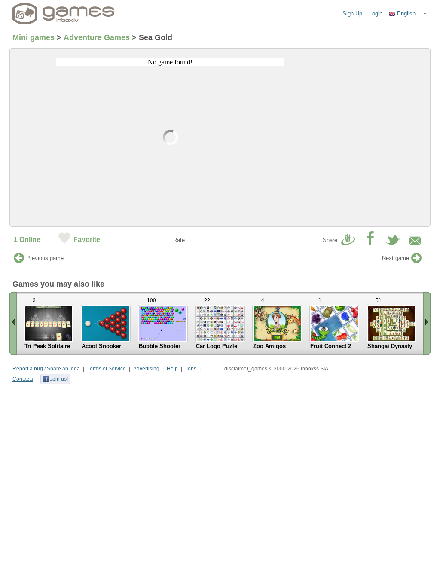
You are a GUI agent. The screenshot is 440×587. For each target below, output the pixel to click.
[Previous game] (19, 260)
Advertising (146, 369)
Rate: (179, 240)
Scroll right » (427, 323)
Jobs (190, 369)
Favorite (86, 239)
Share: (331, 240)
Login (375, 13)
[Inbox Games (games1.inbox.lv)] (63, 13)
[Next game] (416, 260)
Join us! (59, 379)
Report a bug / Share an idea (46, 369)
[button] (408, 14)
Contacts (22, 379)
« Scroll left (13, 323)
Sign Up (352, 13)
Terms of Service (106, 369)
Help (172, 369)
